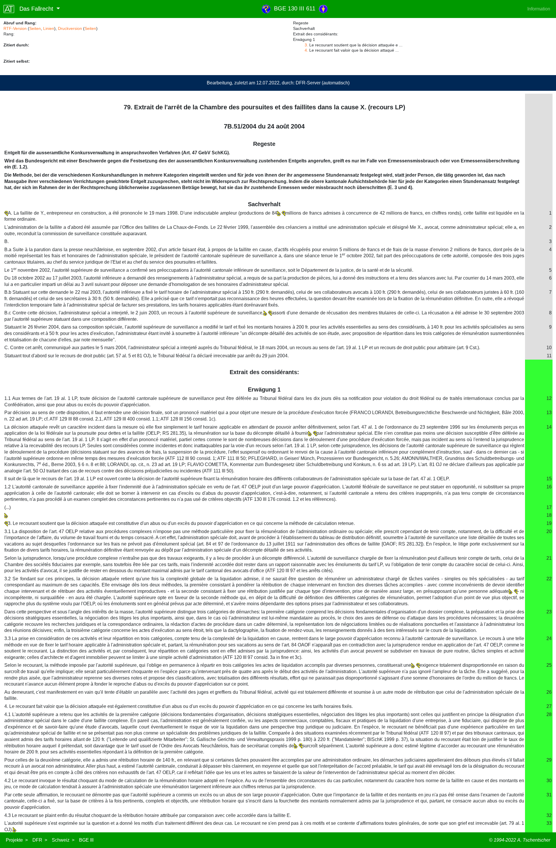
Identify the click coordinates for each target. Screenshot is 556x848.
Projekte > (17, 840)
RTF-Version (15, 28)
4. (306, 50)
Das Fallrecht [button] (34, 9)
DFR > (39, 840)
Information (538, 8)
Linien (48, 28)
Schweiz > (63, 840)
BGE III (86, 840)
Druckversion (70, 28)
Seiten (35, 28)
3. (306, 45)
